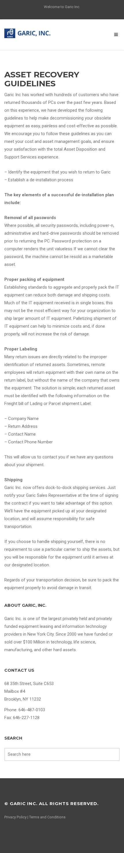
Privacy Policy (15, 817)
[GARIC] (29, 33)
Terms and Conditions (47, 817)
